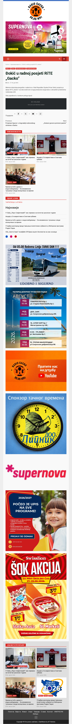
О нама (43, 712)
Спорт (30, 712)
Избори (51, 695)
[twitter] (26, 113)
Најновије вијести (20, 68)
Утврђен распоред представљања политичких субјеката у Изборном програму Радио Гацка (52, 687)
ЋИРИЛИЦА (10, 202)
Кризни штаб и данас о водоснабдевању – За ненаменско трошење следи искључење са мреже (20, 174)
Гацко (13, 68)
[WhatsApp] (40, 113)
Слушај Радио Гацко (64, 59)
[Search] (59, 59)
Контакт (50, 712)
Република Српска (31, 68)
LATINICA (19, 202)
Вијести (8, 68)
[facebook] (18, 113)
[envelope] (33, 113)
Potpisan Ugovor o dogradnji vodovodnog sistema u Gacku (20, 123)
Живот (24, 712)
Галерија (37, 712)
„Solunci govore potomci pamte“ (54, 122)
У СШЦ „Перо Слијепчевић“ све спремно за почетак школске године (20, 145)
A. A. (8, 82)
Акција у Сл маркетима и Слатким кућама (52, 145)
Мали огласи (52, 152)
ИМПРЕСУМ (58, 712)
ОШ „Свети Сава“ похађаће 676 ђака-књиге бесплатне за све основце (31, 232)
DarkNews (42, 722)
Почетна (11, 712)
